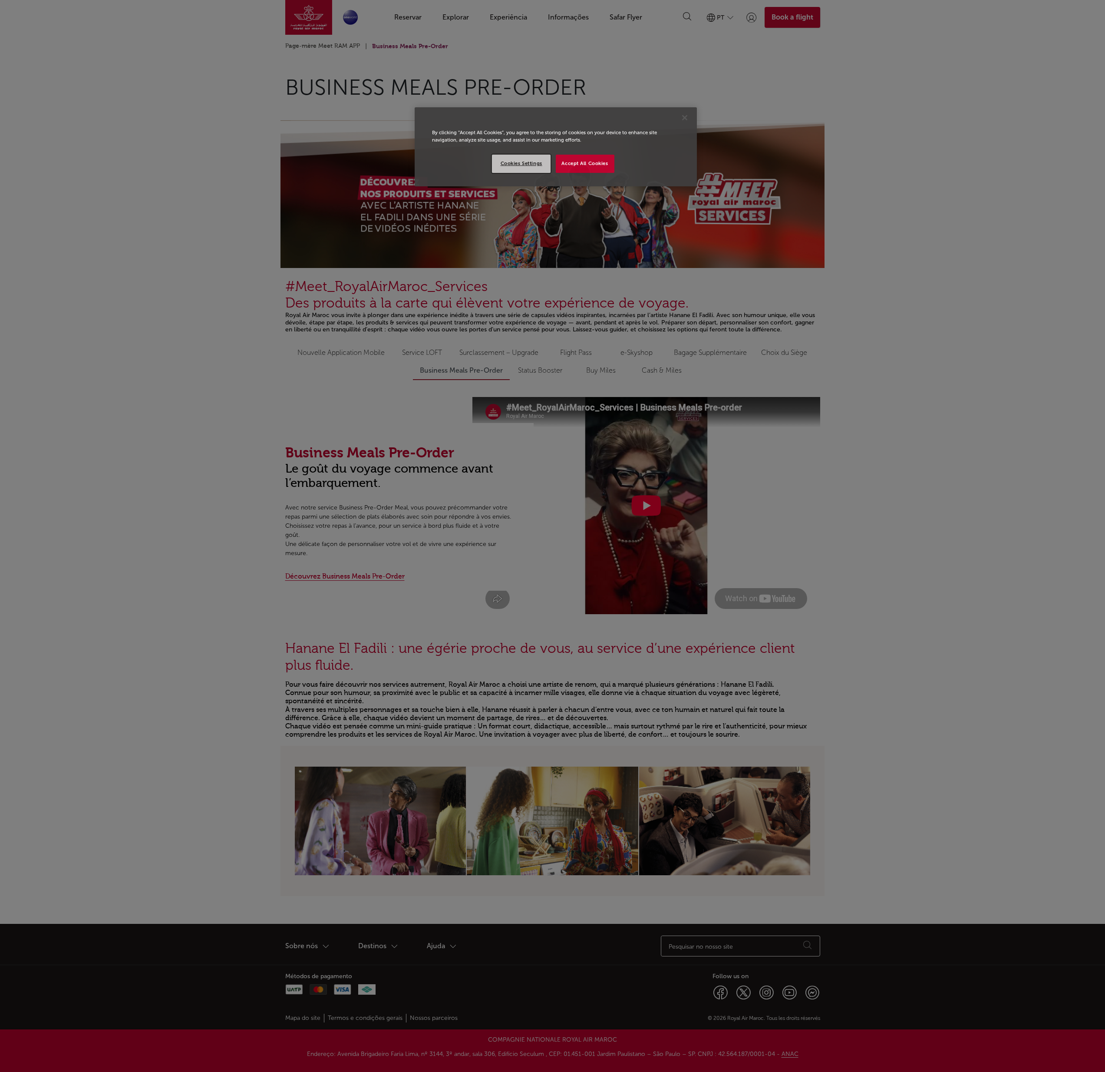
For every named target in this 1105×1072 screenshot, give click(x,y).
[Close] (684, 117)
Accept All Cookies (584, 163)
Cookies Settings (521, 163)
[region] (556, 146)
